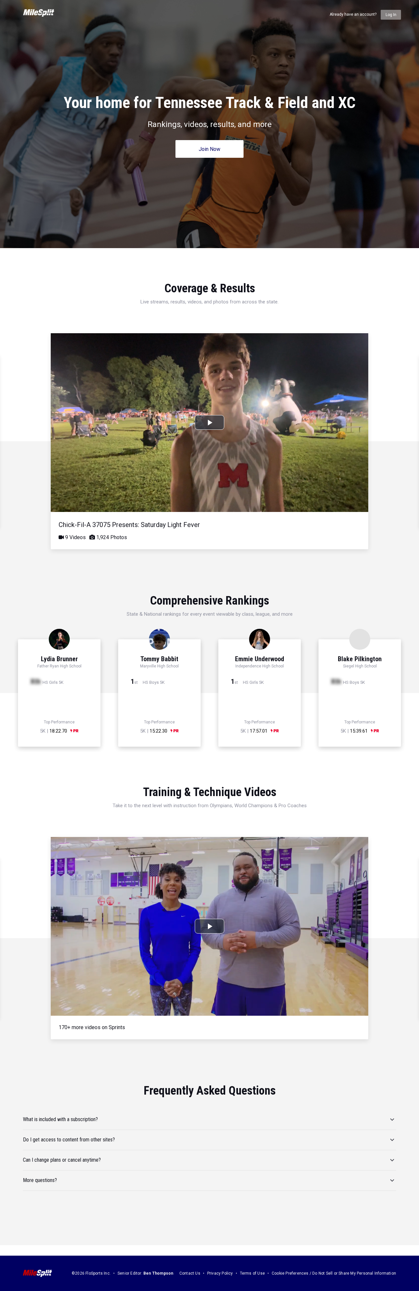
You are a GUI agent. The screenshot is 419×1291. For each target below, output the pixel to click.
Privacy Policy (220, 1273)
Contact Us (189, 1273)
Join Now (209, 149)
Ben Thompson (158, 1273)
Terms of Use (252, 1273)
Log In (391, 14)
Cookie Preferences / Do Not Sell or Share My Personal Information (334, 1273)
